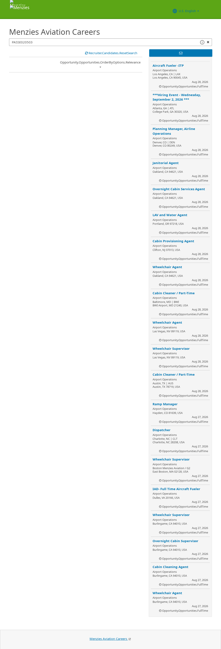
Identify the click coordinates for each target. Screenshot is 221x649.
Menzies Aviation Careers (109, 638)
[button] (202, 42)
